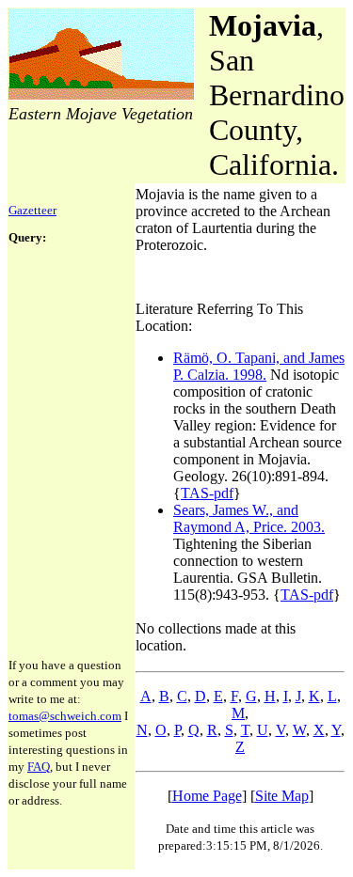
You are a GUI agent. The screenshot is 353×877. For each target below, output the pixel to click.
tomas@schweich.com (64, 716)
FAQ (38, 767)
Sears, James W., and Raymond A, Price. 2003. (249, 518)
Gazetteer (32, 210)
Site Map (282, 796)
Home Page (207, 796)
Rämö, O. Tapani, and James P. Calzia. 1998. (259, 366)
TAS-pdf (207, 493)
